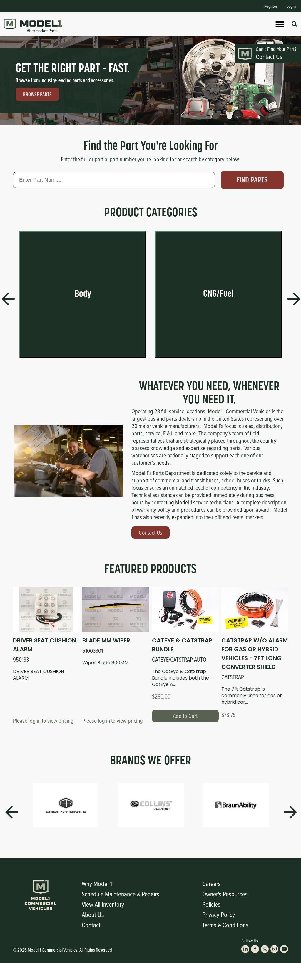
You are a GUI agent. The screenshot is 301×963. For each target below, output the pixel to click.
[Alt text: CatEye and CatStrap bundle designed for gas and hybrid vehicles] (185, 609)
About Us (93, 914)
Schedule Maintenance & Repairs (120, 893)
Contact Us (150, 532)
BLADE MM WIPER (106, 640)
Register (270, 6)
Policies (211, 904)
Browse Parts (37, 94)
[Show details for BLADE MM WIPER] (115, 609)
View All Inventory (103, 904)
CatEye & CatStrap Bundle (182, 644)
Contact (91, 924)
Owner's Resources (225, 893)
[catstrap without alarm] (254, 609)
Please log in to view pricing (43, 720)
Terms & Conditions (225, 924)
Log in (291, 6)
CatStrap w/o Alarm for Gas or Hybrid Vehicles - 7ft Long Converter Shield (254, 653)
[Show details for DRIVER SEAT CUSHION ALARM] (46, 609)
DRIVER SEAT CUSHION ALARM (44, 644)
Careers (211, 883)
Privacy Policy (218, 914)
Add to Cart (185, 716)
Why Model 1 (97, 883)
